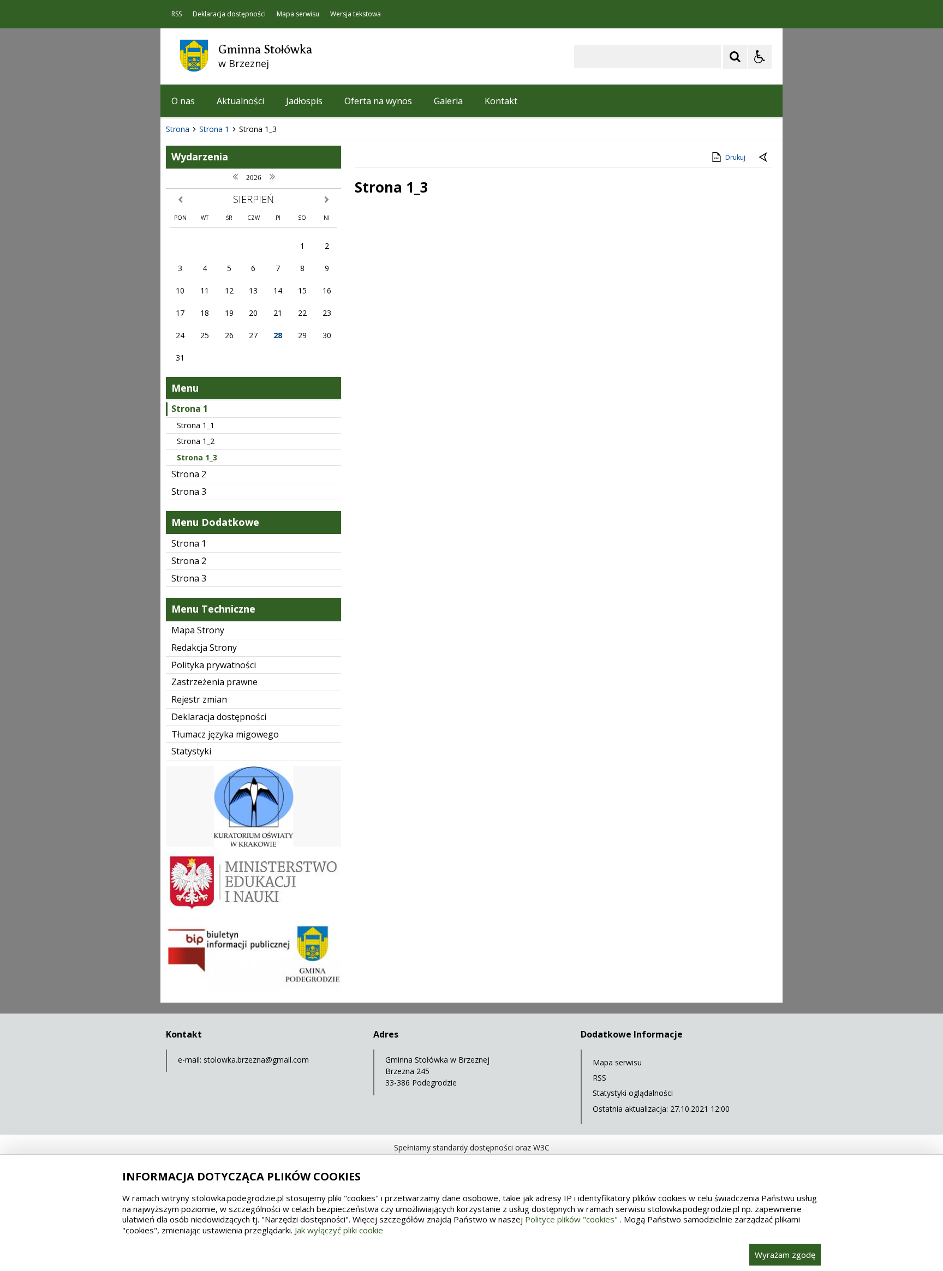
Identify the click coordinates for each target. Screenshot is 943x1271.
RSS (176, 14)
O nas (183, 101)
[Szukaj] (735, 57)
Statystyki (191, 751)
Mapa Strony (197, 630)
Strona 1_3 (197, 457)
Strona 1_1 (195, 425)
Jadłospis (304, 101)
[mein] (253, 909)
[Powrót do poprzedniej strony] (764, 157)
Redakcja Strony (204, 648)
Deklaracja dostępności (229, 14)
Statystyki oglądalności (633, 1093)
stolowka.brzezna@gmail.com (256, 1059)
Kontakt (501, 101)
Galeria (448, 101)
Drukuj (735, 157)
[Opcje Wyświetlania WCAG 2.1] (760, 57)
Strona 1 (189, 409)
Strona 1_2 (195, 441)
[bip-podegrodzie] (253, 989)
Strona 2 (188, 474)
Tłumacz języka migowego (225, 734)
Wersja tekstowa (355, 14)
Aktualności (240, 101)
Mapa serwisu (298, 14)
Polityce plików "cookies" (571, 1219)
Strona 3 (188, 491)
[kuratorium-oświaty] (253, 844)
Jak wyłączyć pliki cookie (339, 1230)
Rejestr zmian (199, 699)
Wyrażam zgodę (785, 1254)
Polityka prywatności (213, 665)
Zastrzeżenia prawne (214, 682)
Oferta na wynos (378, 101)
